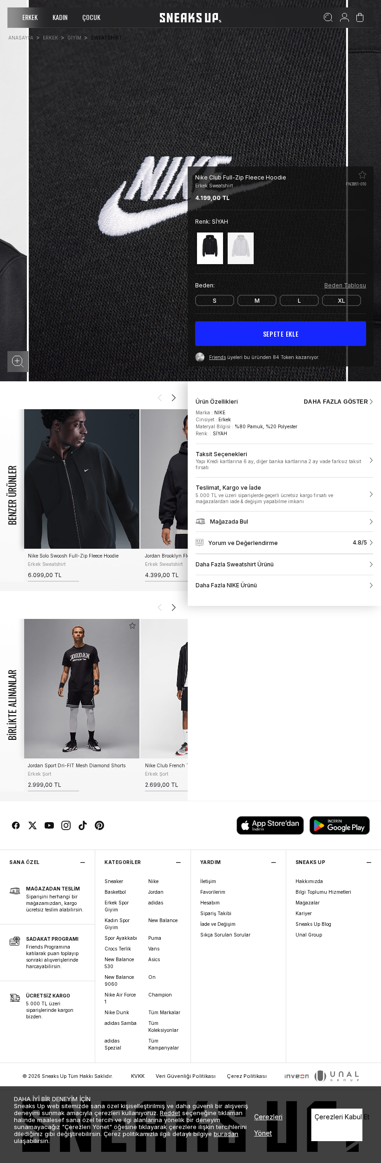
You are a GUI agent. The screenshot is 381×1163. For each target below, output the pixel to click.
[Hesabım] (344, 17)
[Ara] (328, 17)
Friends (217, 357)
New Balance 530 (119, 963)
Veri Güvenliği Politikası (186, 1076)
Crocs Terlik (118, 948)
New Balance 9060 (119, 980)
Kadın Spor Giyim (117, 923)
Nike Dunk (117, 1012)
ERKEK (30, 17)
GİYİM (74, 37)
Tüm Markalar (164, 1012)
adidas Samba (121, 1023)
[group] (81, 495)
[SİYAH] (210, 248)
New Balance (162, 920)
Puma (154, 938)
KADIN (60, 17)
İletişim (208, 881)
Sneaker (114, 881)
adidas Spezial (113, 1044)
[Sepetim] (360, 17)
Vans (153, 948)
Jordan (156, 892)
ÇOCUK (91, 17)
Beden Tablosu (345, 285)
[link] (284, 461)
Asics (154, 959)
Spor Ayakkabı (121, 938)
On (152, 977)
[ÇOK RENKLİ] (241, 248)
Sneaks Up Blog (313, 924)
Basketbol (115, 892)
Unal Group (309, 934)
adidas (155, 902)
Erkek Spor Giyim (117, 906)
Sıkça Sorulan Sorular (225, 934)
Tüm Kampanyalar (163, 1044)
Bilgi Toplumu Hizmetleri (323, 892)
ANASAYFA (20, 37)
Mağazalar (308, 902)
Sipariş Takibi (215, 913)
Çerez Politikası (247, 1076)
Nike (153, 881)
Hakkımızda (309, 881)
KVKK (138, 1076)
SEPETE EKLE (281, 334)
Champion (160, 994)
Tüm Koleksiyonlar (163, 1026)
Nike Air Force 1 (120, 998)
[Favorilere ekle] (362, 175)
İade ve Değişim (218, 924)
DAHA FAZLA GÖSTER (336, 402)
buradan (226, 1133)
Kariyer (304, 913)
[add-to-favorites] (132, 416)
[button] (17, 361)
